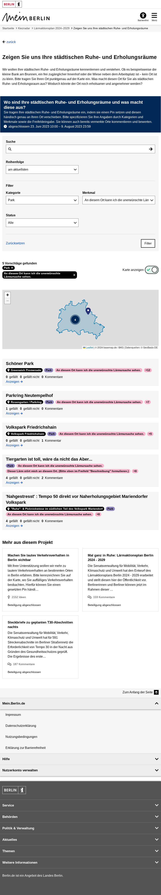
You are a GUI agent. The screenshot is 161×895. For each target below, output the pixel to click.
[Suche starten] (150, 149)
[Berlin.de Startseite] (14, 790)
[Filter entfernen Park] (12, 267)
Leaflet (89, 347)
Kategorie (13, 192)
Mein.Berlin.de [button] (13, 703)
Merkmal (88, 192)
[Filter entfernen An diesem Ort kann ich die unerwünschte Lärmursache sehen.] (74, 275)
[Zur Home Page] (25, 16)
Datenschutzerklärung (20, 725)
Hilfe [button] (6, 759)
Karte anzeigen (133, 270)
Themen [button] (8, 851)
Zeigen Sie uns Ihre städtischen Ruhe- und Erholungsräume (110, 28)
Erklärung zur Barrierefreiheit (25, 747)
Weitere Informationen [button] (19, 862)
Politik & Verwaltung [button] (18, 828)
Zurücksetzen (15, 243)
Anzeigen (13, 381)
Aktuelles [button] (9, 840)
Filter (148, 243)
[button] (88, 311)
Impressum (13, 714)
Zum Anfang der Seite (138, 692)
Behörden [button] (9, 817)
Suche (11, 141)
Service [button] (8, 805)
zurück (11, 42)
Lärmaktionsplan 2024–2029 (52, 28)
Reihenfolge (15, 162)
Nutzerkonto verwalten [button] (20, 770)
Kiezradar (24, 28)
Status (11, 215)
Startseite (8, 28)
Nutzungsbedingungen (21, 736)
